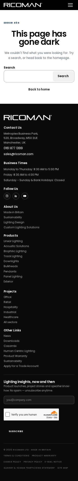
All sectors (10, 322)
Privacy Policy (33, 461)
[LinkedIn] (16, 196)
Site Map (62, 467)
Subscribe (16, 431)
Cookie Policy (12, 461)
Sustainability (13, 217)
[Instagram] (7, 196)
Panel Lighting (13, 276)
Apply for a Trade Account (21, 366)
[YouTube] (24, 196)
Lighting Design (14, 222)
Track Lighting (13, 256)
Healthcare (11, 317)
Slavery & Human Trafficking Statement (29, 467)
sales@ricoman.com (18, 154)
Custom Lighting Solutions (21, 227)
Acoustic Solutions (16, 246)
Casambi (10, 346)
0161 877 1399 (13, 148)
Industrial (10, 312)
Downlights (11, 261)
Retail (7, 302)
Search (9, 68)
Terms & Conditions (16, 455)
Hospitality (11, 307)
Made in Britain (14, 212)
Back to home (39, 89)
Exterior (8, 281)
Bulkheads (11, 266)
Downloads (12, 341)
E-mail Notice (53, 461)
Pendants (10, 271)
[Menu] (70, 5)
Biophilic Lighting (15, 251)
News (7, 336)
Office (7, 297)
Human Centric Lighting (19, 351)
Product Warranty (15, 356)
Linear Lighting (13, 241)
